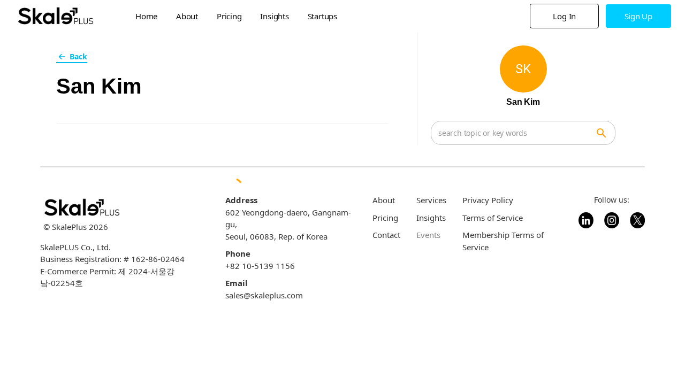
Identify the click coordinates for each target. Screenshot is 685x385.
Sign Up (638, 16)
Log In (564, 16)
